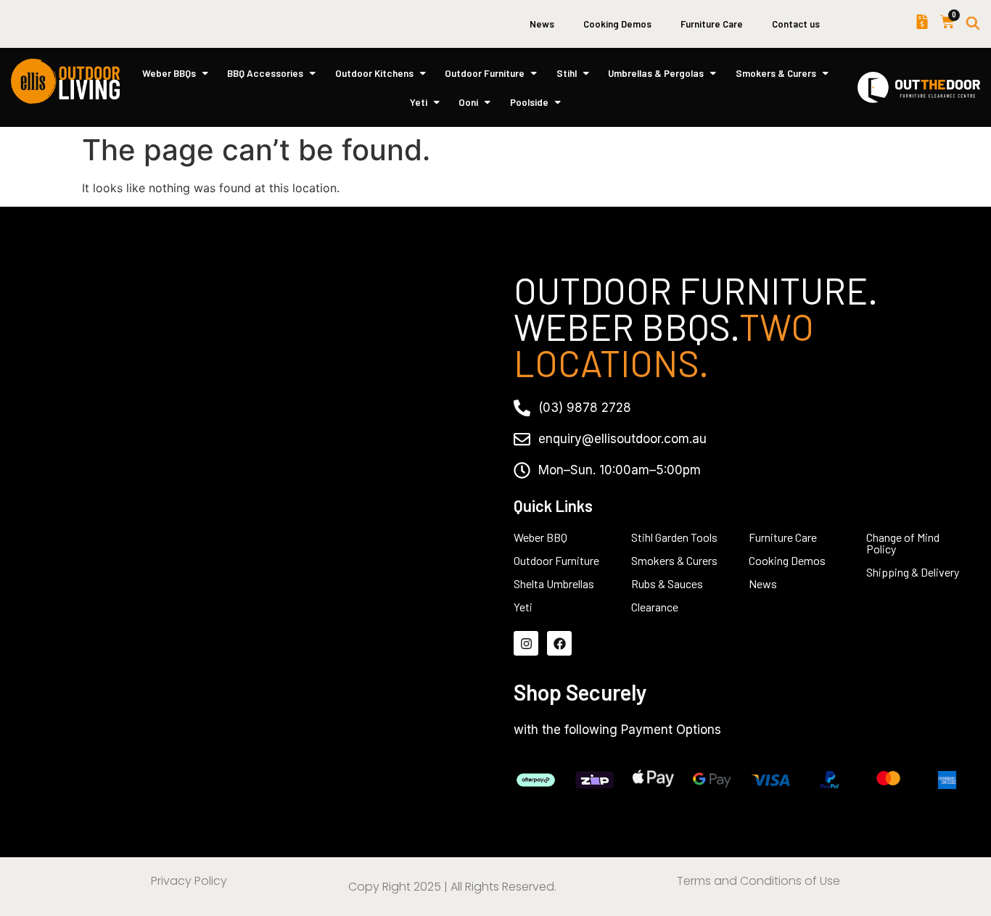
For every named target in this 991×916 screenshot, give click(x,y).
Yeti (418, 102)
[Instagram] (526, 643)
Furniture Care (711, 24)
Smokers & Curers (776, 73)
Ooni (468, 102)
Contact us (796, 24)
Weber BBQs (169, 73)
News (542, 24)
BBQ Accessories (265, 73)
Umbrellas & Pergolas (656, 73)
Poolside (529, 102)
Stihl (566, 73)
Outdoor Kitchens (374, 73)
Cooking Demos (617, 24)
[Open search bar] (973, 24)
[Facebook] (559, 643)
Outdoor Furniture (485, 73)
